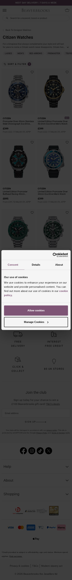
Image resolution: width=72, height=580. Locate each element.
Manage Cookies (34, 321)
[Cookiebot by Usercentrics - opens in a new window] (52, 255)
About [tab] (59, 264)
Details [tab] (36, 264)
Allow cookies (36, 310)
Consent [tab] (13, 264)
